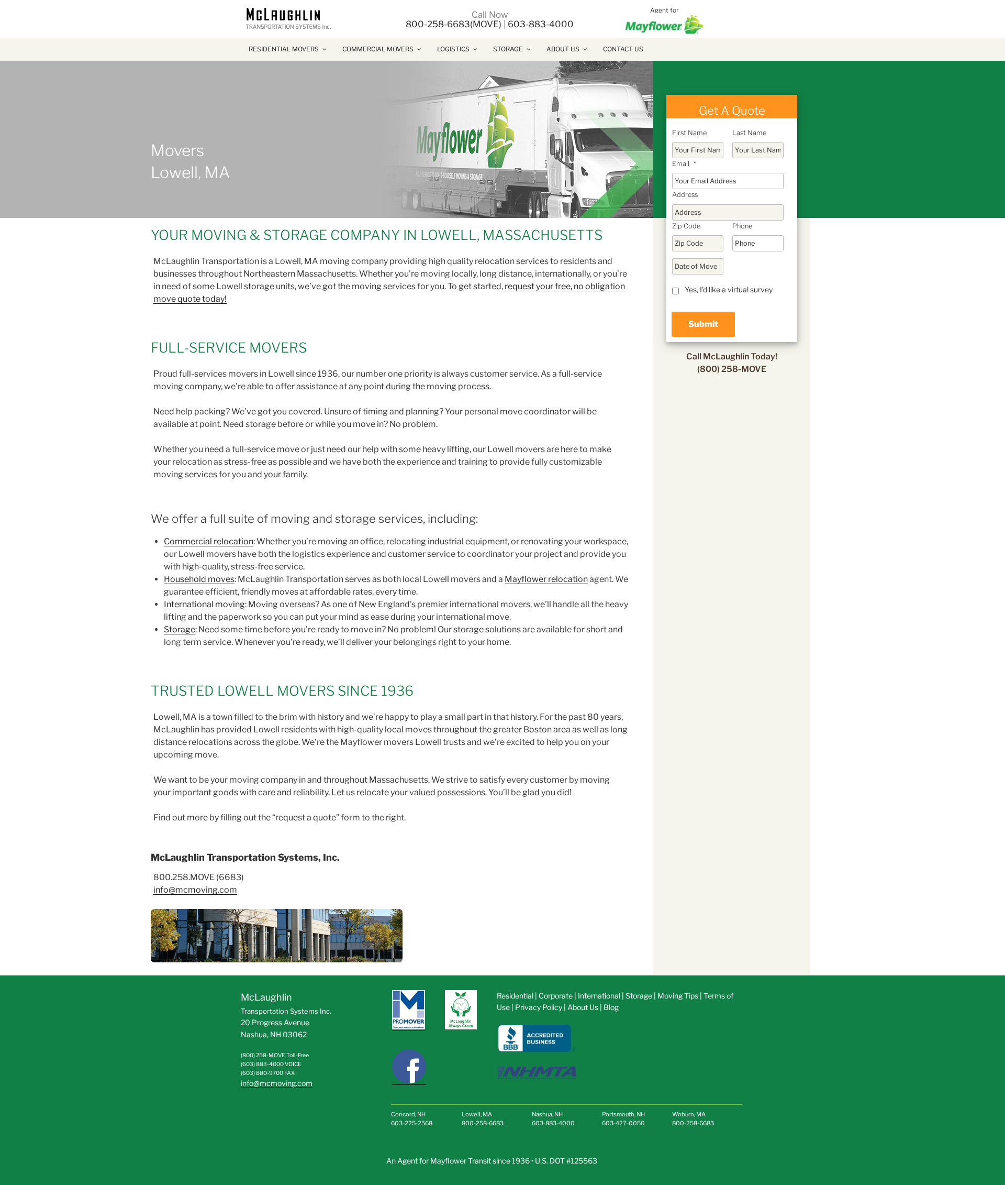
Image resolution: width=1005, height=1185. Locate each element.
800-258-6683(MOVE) (453, 24)
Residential (515, 995)
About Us (562, 49)
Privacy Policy (538, 1007)
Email (684, 164)
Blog (611, 1007)
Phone (742, 226)
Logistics (453, 49)
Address (685, 195)
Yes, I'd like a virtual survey (729, 289)
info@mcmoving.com (195, 890)
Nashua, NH (547, 1114)
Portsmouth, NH (623, 1114)
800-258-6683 (483, 1123)
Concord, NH (408, 1114)
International (599, 995)
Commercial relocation (208, 541)
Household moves (199, 579)
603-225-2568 (411, 1123)
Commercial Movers (378, 49)
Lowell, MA (477, 1114)
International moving (204, 604)
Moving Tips (677, 995)
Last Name (749, 133)
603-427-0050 (623, 1123)
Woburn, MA (689, 1114)
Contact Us (623, 49)
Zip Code (686, 226)
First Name (689, 133)
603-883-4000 (541, 24)
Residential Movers (284, 49)
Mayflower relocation (546, 579)
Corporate (556, 995)
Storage (508, 49)
